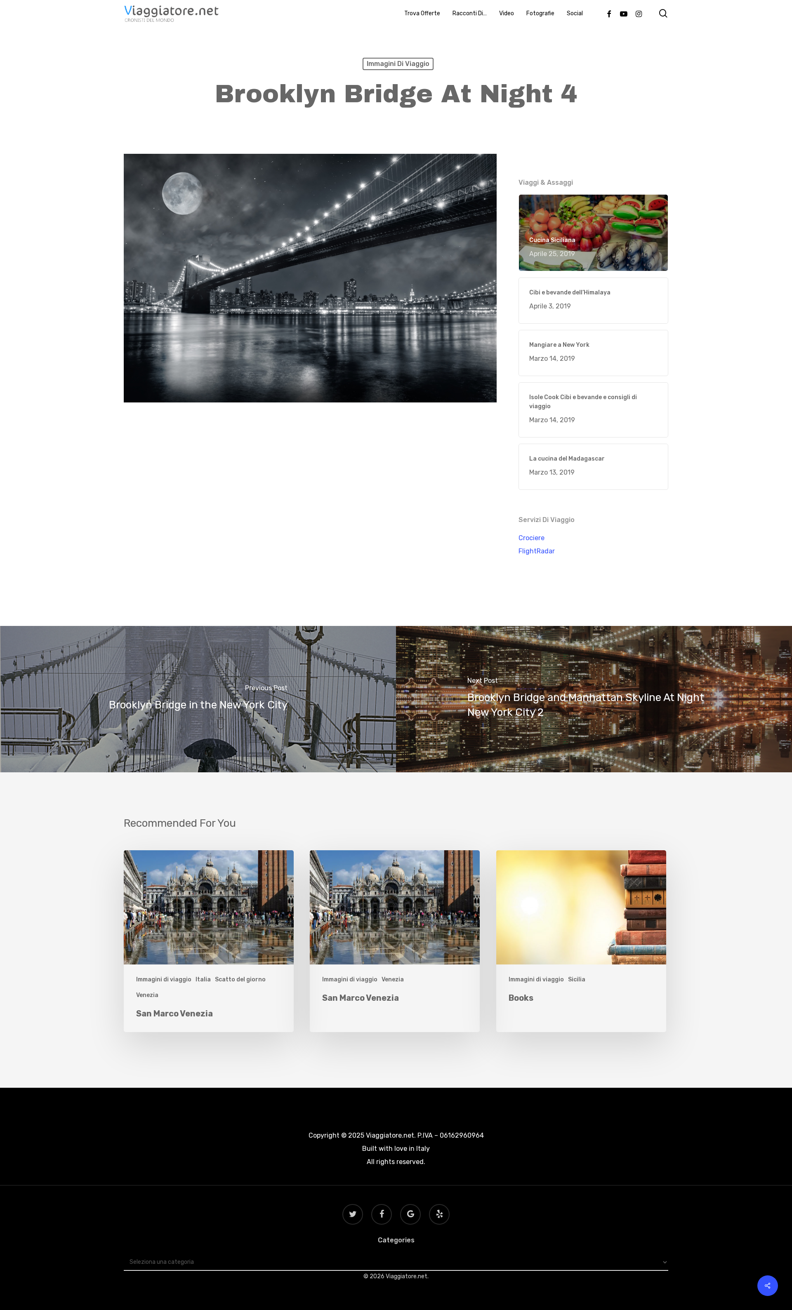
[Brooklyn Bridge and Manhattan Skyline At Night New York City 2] (594, 699)
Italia (203, 979)
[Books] (581, 941)
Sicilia (576, 979)
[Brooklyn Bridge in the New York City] (198, 699)
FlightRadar (537, 551)
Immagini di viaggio (398, 64)
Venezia (147, 995)
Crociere (531, 538)
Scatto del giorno (240, 979)
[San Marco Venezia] (209, 941)
